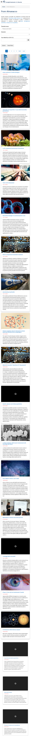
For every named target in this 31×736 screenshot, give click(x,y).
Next (20, 51)
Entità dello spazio (7, 692)
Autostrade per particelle (9, 292)
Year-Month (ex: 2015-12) (7, 37)
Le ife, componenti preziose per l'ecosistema (13, 148)
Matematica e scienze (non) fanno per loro (13, 517)
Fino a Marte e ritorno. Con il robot (11, 478)
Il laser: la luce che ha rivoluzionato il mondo (13, 592)
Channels (3, 32)
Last (24, 51)
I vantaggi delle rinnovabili (9, 556)
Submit (3, 45)
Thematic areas (5, 26)
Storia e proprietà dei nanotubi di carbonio (13, 254)
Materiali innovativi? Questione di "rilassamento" (14, 365)
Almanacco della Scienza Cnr (15, 18)
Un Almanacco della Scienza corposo (11, 629)
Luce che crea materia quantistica (11, 658)
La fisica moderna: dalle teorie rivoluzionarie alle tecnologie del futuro (14, 443)
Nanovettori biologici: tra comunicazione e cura (14, 215)
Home (3, 6)
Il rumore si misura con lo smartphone (12, 725)
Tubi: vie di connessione (8, 182)
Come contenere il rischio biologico (11, 72)
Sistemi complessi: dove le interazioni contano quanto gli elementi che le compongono (14, 331)
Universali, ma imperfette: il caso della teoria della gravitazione (15, 110)
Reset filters (10, 45)
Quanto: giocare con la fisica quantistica (12, 404)
